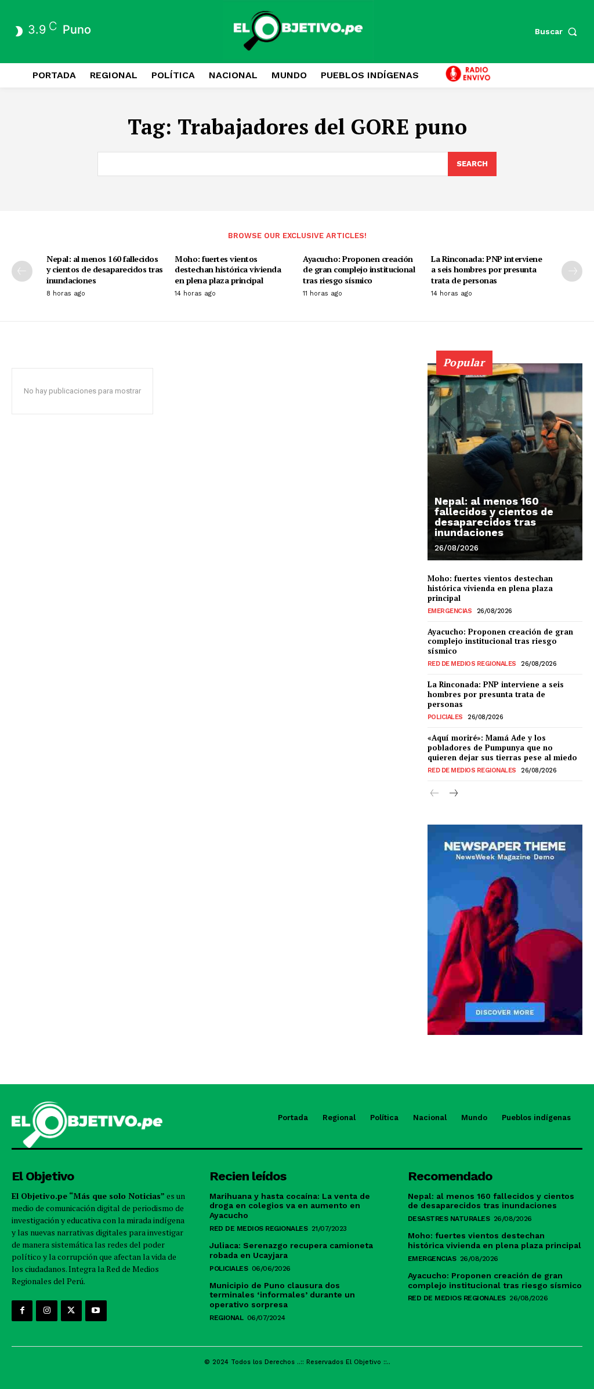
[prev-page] (22, 271)
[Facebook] (22, 1310)
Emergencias (450, 611)
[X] (71, 1310)
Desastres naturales (449, 1219)
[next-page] (572, 271)
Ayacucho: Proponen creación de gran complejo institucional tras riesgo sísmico (359, 269)
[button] (558, 31)
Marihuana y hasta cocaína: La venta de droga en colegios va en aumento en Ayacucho (289, 1205)
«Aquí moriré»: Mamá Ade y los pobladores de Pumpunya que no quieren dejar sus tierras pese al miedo (502, 747)
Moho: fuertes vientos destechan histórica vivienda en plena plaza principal (228, 269)
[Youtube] (95, 1310)
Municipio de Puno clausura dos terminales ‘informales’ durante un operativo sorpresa (282, 1295)
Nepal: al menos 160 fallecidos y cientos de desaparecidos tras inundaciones (104, 269)
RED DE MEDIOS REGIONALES (472, 664)
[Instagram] (46, 1310)
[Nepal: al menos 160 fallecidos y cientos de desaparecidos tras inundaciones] (505, 461)
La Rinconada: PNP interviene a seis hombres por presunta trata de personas (486, 269)
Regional (226, 1318)
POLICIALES (445, 717)
